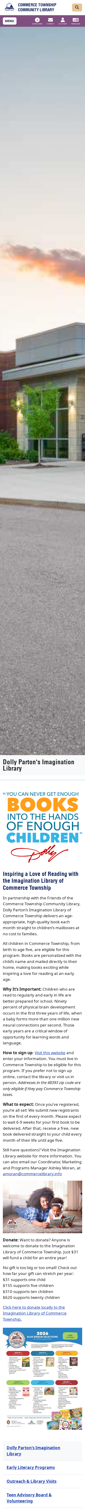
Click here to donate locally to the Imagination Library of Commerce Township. (35, 1313)
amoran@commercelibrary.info (32, 1173)
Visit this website (50, 1052)
